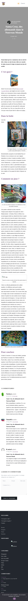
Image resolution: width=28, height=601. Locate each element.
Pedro (2, 592)
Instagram (3, 529)
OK (14, 598)
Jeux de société (15, 21)
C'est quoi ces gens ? (6, 521)
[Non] (26, 597)
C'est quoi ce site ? (5, 518)
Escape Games (4, 560)
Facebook (3, 534)
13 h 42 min (15, 451)
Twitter (2, 531)
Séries (2, 565)
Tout (2, 569)
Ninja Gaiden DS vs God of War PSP (10, 578)
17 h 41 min (14, 396)
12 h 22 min (15, 421)
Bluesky (3, 527)
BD (2, 567)
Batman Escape (5, 585)
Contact (3, 523)
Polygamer (3, 554)
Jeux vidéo (3, 556)
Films (2, 562)
